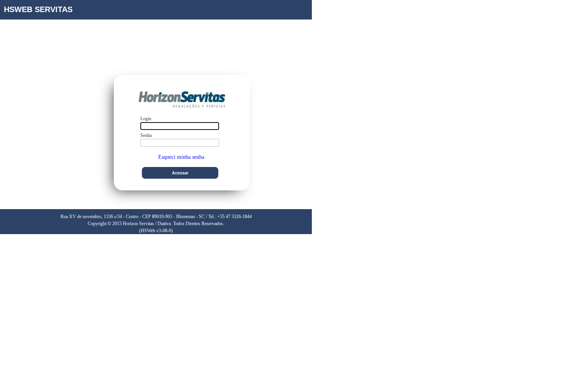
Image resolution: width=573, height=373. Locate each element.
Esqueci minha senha (181, 157)
